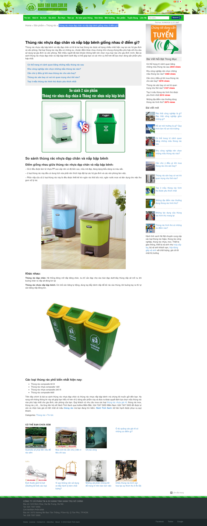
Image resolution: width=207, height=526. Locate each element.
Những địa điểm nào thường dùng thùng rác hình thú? (161, 100)
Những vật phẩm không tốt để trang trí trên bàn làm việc (98, 484)
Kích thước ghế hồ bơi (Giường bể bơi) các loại (36, 484)
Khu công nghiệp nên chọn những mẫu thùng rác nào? (54, 68)
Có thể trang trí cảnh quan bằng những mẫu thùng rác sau (55, 64)
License (32, 522)
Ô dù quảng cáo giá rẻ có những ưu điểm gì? (127, 430)
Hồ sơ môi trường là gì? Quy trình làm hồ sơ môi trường (169, 127)
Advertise (50, 522)
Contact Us (41, 522)
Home (28, 25)
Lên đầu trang (178, 493)
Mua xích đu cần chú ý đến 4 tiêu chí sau (68, 451)
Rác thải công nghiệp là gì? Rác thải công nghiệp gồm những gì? (169, 116)
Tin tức (50, 415)
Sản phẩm (39, 25)
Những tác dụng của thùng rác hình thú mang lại (169, 214)
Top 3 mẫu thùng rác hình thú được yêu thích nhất (51, 81)
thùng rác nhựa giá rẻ (117, 402)
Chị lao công (91, 449)
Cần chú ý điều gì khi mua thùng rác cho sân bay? (51, 73)
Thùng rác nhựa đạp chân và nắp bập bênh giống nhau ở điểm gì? (82, 42)
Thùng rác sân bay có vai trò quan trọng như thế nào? (53, 77)
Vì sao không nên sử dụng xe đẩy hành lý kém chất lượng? (67, 485)
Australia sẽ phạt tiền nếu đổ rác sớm (38, 451)
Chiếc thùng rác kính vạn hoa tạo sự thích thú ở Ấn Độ (128, 484)
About (57, 522)
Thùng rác (51, 25)
